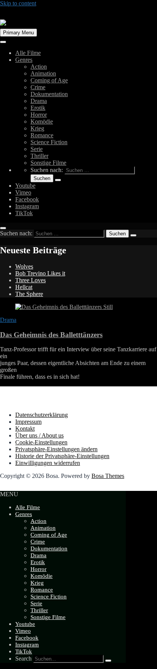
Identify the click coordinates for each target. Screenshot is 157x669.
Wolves (24, 266)
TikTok (24, 213)
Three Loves (30, 280)
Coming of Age (49, 80)
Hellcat (23, 287)
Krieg (37, 128)
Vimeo (23, 192)
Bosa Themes (107, 476)
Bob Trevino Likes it (40, 273)
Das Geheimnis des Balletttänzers (51, 335)
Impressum (28, 421)
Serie (36, 149)
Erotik (37, 108)
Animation (43, 73)
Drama (38, 101)
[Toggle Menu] (3, 42)
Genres (23, 59)
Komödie (41, 121)
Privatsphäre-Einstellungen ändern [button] (56, 449)
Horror (38, 114)
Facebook (27, 199)
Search (23, 658)
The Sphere (29, 294)
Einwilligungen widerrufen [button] (47, 463)
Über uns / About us (39, 435)
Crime (37, 87)
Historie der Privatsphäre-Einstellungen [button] (62, 456)
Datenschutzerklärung (41, 415)
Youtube (25, 185)
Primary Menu (18, 32)
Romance (41, 135)
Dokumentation (49, 94)
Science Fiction (48, 142)
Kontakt (25, 428)
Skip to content (18, 3)
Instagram (27, 206)
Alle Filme (28, 53)
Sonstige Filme (48, 162)
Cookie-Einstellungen (41, 442)
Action (38, 66)
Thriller (39, 156)
